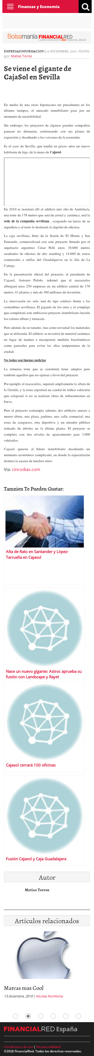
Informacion (32, 51)
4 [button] (53, 1016)
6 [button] (78, 1016)
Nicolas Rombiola (49, 996)
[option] (47, 966)
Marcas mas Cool (23, 987)
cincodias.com (26, 469)
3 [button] (40, 1016)
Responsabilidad (48, 1047)
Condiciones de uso (18, 1047)
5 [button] (65, 1016)
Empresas (12, 51)
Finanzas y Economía (39, 6)
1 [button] (15, 1016)
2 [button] (28, 1016)
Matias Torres (21, 56)
